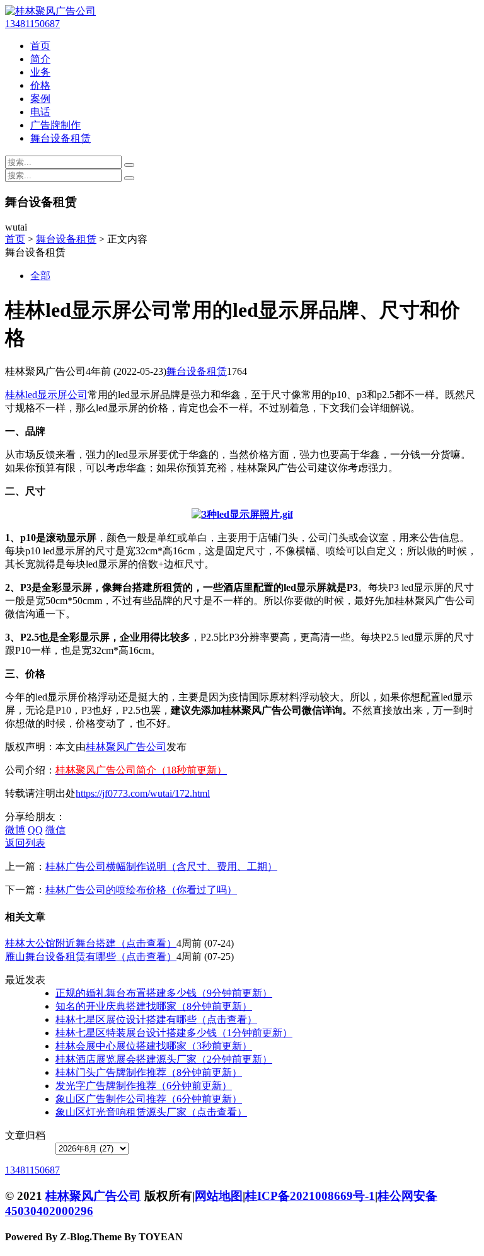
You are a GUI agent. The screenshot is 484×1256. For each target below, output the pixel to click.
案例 (40, 98)
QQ (35, 830)
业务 (40, 72)
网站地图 (219, 1195)
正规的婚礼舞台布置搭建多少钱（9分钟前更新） (163, 993)
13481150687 (32, 23)
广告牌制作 (55, 125)
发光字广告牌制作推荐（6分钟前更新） (143, 1085)
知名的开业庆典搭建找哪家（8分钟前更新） (153, 1006)
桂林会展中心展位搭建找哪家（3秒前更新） (153, 1046)
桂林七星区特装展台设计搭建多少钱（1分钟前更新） (173, 1032)
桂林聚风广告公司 (126, 746)
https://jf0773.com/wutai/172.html (143, 793)
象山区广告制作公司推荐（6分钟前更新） (148, 1098)
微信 (55, 830)
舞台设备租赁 (60, 138)
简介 (40, 59)
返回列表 (25, 843)
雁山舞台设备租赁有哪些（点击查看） (90, 956)
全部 (40, 275)
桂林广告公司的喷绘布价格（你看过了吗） (141, 889)
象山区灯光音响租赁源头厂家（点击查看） (151, 1112)
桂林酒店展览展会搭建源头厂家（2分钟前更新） (163, 1059)
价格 (40, 85)
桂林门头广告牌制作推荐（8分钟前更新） (148, 1072)
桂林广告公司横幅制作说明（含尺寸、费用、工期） (161, 866)
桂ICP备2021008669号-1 (310, 1195)
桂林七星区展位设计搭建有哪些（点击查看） (156, 1019)
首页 (40, 45)
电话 (40, 111)
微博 (15, 830)
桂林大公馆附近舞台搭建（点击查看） (90, 943)
